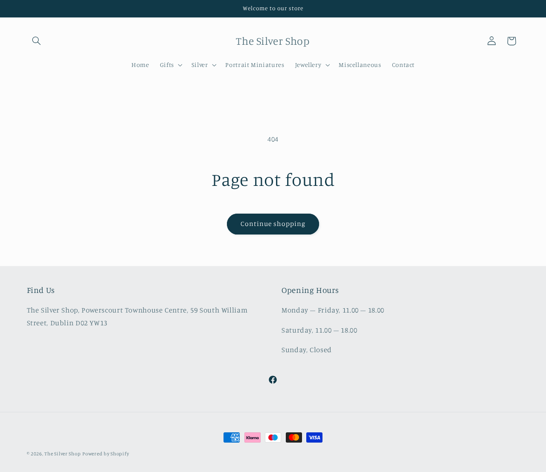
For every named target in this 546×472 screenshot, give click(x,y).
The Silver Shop (62, 454)
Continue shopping (273, 224)
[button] (36, 41)
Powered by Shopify (105, 454)
